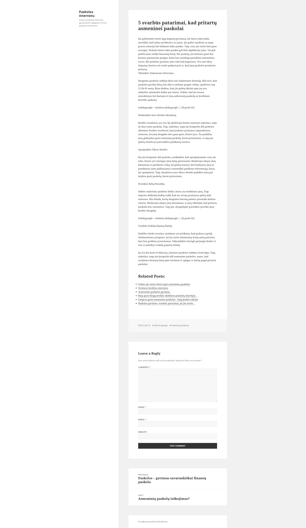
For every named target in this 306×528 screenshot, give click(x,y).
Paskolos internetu (87, 14)
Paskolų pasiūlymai (180, 325)
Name (142, 407)
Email (142, 419)
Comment (144, 367)
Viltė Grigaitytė (161, 325)
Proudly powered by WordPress (152, 521)
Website (142, 432)
